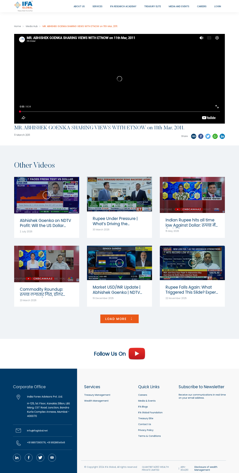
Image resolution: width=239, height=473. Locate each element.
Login (217, 6)
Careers (201, 6)
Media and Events (179, 6)
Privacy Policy (145, 430)
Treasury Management (97, 395)
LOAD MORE (116, 319)
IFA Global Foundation (150, 412)
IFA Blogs (143, 406)
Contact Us (144, 424)
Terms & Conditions (149, 436)
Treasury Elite (152, 6)
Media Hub (32, 26)
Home (17, 26)
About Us (79, 6)
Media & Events (147, 400)
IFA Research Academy (123, 6)
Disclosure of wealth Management (205, 468)
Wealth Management (96, 400)
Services (97, 6)
